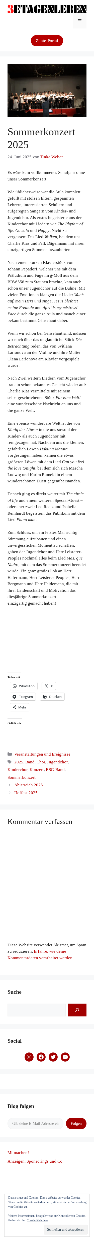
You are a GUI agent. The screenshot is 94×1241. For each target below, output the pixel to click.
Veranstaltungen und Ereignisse (42, 754)
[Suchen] (77, 1010)
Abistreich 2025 (28, 785)
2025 (18, 762)
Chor (41, 762)
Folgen (76, 1123)
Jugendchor (57, 762)
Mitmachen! (18, 1152)
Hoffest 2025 (26, 792)
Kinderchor (18, 769)
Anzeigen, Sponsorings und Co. (35, 1161)
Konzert (37, 769)
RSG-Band (55, 769)
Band (30, 762)
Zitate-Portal (47, 40)
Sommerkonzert (22, 777)
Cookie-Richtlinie (37, 1220)
